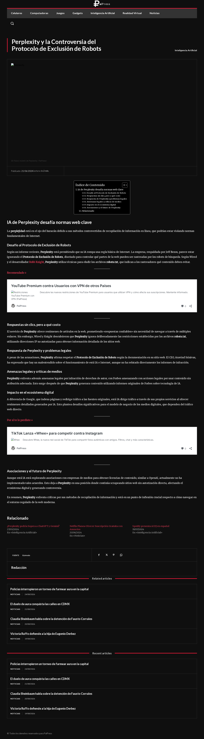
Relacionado (88, 211)
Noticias (15, 594)
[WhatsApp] (121, 555)
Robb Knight (36, 262)
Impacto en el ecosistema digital (101, 205)
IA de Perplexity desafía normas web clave (100, 189)
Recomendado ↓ (16, 272)
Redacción (18, 567)
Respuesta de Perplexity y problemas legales (107, 199)
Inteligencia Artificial (186, 50)
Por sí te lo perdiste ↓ (20, 420)
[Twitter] (106, 555)
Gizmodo (26, 555)
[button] (102, 23)
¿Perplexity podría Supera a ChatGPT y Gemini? (33, 526)
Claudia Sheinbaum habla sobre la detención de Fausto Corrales (51, 619)
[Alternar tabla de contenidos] (123, 185)
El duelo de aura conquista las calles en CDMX (40, 604)
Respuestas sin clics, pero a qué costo (103, 196)
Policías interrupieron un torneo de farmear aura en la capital (49, 589)
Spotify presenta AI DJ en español (150, 526)
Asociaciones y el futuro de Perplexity (103, 207)
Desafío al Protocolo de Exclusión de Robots (106, 193)
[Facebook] (99, 555)
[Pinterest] (113, 555)
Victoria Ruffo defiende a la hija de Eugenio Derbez (43, 633)
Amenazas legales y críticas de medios (104, 202)
